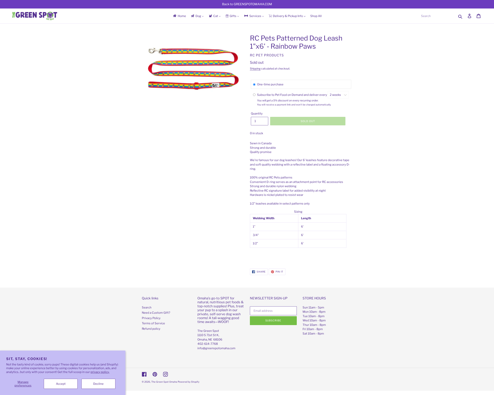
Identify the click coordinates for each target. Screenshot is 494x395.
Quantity (257, 113)
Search (146, 307)
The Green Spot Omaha (164, 381)
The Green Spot (208, 331)
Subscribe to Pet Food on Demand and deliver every (292, 95)
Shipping (255, 68)
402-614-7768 (207, 344)
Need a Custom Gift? (156, 312)
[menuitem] (179, 16)
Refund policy (151, 328)
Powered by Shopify (188, 381)
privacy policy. (100, 372)
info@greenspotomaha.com (216, 348)
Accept (61, 384)
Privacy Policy (151, 318)
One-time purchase (270, 84)
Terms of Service (153, 323)
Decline (98, 384)
